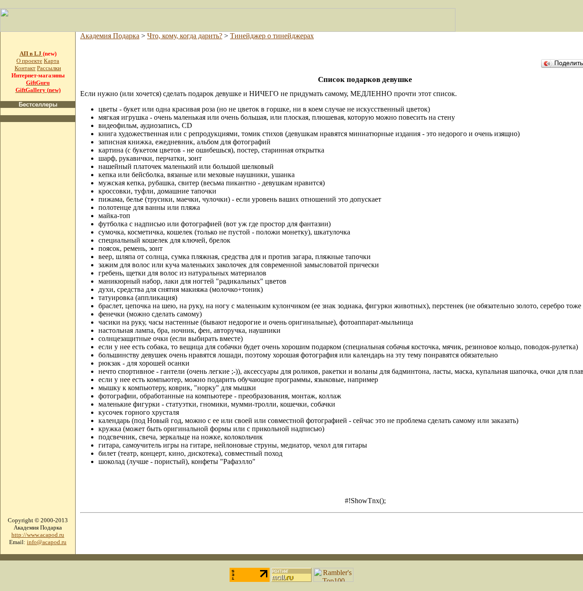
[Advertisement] (37, 265)
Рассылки (49, 68)
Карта (51, 60)
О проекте (29, 60)
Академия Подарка (109, 36)
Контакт (25, 68)
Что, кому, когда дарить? (184, 36)
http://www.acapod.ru (37, 534)
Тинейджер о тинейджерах (272, 36)
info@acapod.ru (46, 542)
